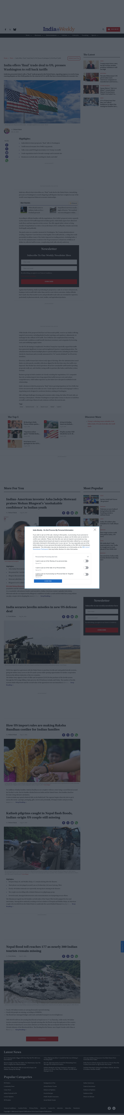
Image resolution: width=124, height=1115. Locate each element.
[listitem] (62, 557)
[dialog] (62, 557)
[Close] (95, 530)
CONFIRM (48, 581)
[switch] (86, 561)
